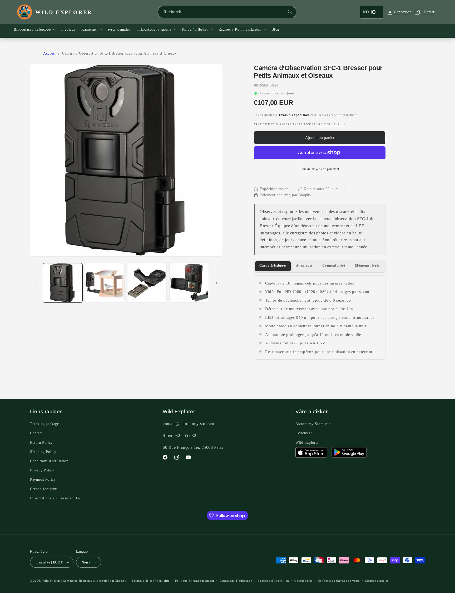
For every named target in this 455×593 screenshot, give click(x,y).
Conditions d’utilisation (236, 580)
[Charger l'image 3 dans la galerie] (147, 283)
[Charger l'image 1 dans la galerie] (62, 283)
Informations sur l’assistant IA (55, 498)
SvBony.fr (303, 433)
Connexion (402, 12)
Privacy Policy (42, 470)
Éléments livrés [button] (367, 265)
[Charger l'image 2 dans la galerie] (105, 283)
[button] (34, 29)
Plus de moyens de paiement (319, 169)
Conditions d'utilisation (49, 461)
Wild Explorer (307, 443)
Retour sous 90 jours (321, 189)
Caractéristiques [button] (272, 265)
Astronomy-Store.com (313, 424)
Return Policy (41, 443)
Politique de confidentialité (151, 580)
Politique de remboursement (194, 580)
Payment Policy (43, 479)
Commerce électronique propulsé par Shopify (94, 580)
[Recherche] (290, 12)
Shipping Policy (43, 452)
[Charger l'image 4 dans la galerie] (189, 283)
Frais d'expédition (294, 115)
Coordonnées (303, 580)
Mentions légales (376, 580)
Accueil (49, 53)
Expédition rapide (274, 189)
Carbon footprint (44, 489)
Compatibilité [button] (333, 265)
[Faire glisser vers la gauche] (36, 283)
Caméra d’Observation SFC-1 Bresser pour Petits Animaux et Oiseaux (119, 53)
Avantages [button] (304, 265)
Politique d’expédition (273, 580)
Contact (36, 433)
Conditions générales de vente (339, 580)
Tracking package (44, 424)
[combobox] (227, 12)
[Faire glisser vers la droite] (216, 283)
